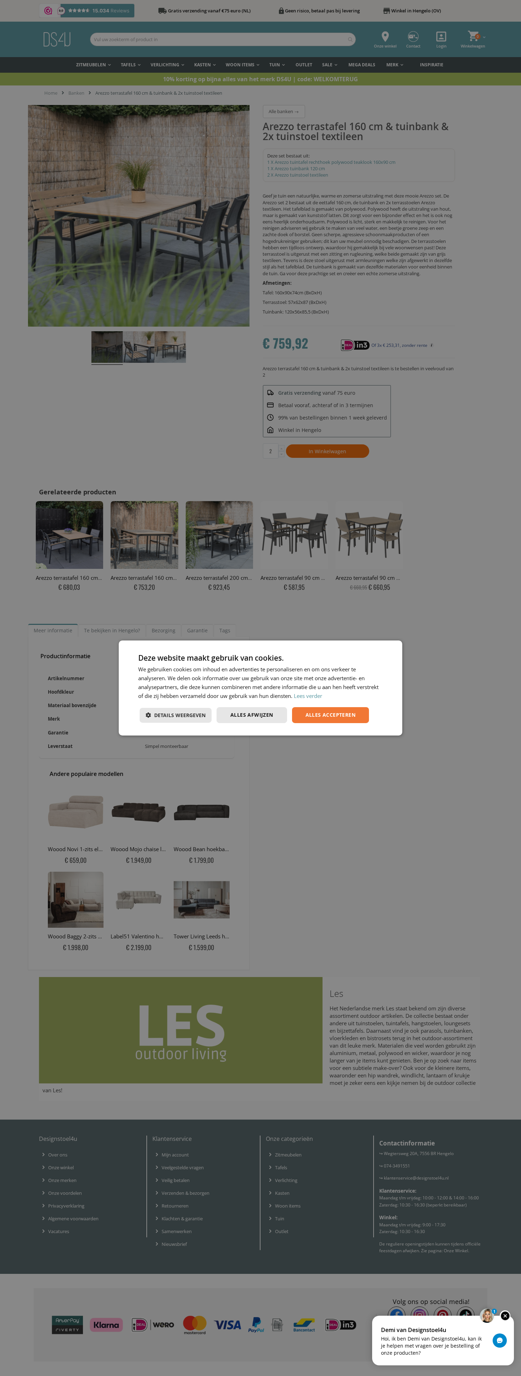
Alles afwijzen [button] (251, 714)
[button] (176, 715)
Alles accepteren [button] (330, 714)
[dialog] (260, 688)
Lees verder (308, 695)
